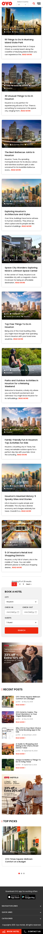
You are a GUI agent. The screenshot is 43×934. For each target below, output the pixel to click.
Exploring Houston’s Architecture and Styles (17, 213)
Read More (27, 54)
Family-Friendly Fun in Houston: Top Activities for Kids (21, 441)
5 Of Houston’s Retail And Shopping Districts (18, 554)
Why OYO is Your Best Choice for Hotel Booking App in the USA (28, 730)
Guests (8, 618)
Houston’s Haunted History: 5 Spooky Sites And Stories (20, 498)
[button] (19, 873)
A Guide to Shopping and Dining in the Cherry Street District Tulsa (27, 746)
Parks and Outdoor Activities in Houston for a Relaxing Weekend (21, 383)
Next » (28, 584)
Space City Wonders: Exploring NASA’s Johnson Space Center (21, 269)
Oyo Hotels (20, 925)
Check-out (27, 607)
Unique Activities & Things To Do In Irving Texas (28, 761)
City (7, 597)
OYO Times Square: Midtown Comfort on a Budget (28, 698)
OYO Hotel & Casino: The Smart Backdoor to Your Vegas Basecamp (26, 714)
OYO (7, 29)
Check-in (9, 607)
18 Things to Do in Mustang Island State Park (19, 41)
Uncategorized (29, 852)
